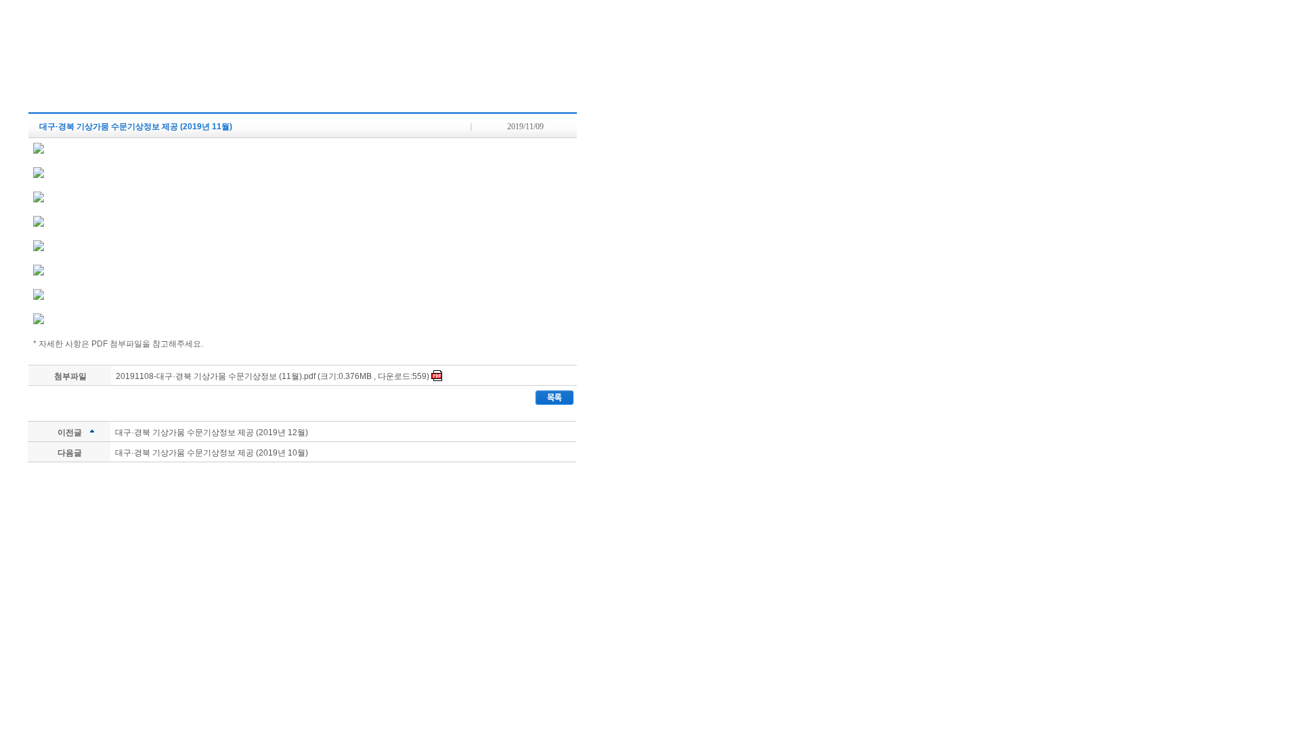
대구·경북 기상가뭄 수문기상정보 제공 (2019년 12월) (211, 432)
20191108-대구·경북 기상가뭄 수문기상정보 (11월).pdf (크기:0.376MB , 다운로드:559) (273, 376)
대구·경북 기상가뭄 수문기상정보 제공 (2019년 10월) (211, 453)
